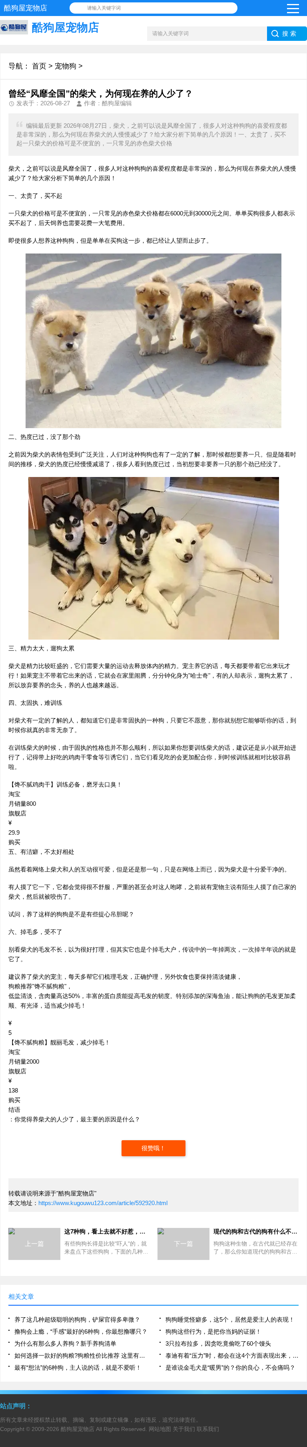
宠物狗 (65, 66)
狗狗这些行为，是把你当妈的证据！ (213, 1331)
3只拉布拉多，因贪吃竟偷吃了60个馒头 (218, 1343)
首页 (39, 66)
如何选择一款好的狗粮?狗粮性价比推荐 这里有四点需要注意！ (81, 1355)
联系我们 (208, 1429)
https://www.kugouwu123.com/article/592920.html (102, 1202)
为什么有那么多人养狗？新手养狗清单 (65, 1343)
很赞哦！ (153, 1148)
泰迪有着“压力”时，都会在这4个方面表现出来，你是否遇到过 (232, 1355)
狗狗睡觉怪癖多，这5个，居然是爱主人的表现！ (230, 1319)
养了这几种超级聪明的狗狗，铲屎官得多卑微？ (77, 1319)
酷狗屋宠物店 (77, 1429)
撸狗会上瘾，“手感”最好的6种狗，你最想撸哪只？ (81, 1331)
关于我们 (184, 1429)
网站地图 (160, 1429)
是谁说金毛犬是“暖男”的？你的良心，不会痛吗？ (230, 1367)
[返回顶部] (298, 1294)
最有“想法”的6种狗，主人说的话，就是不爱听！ (78, 1367)
